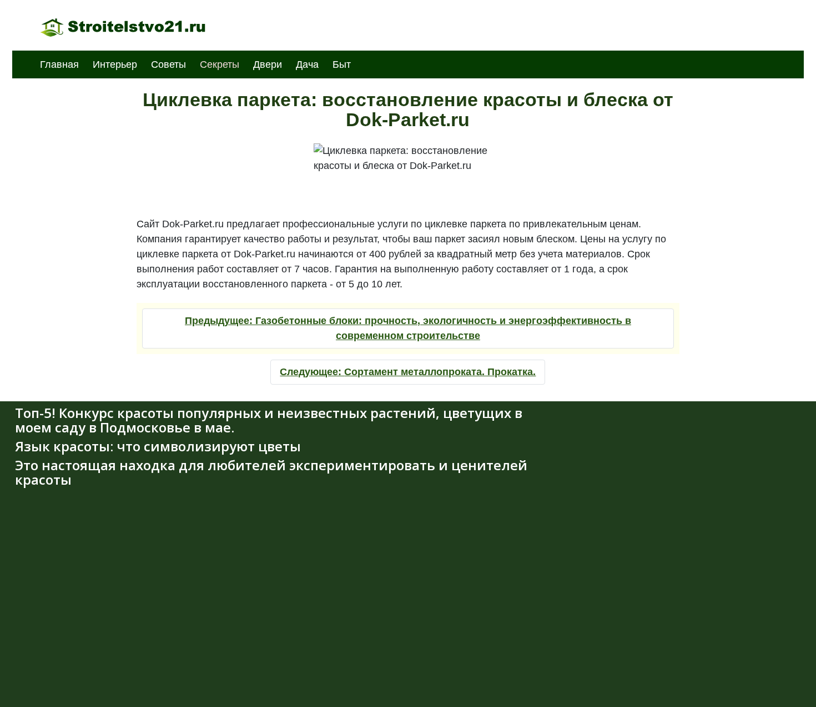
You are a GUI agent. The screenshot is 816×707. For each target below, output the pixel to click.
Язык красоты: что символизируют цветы (158, 446)
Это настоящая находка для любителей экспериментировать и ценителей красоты (271, 472)
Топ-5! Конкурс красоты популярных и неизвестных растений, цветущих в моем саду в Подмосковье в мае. (268, 420)
